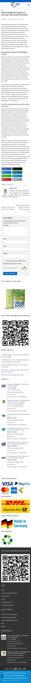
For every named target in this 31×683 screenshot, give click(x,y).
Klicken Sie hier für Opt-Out (13, 680)
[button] (2, 5)
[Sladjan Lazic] (5, 191)
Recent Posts (10, 184)
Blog (2, 623)
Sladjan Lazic (20, 19)
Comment (6, 225)
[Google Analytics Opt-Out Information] (2, 676)
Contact (3, 626)
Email (5, 246)
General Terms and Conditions (9, 593)
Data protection (5, 596)
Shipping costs (12, 394)
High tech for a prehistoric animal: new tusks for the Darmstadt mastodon (15, 371)
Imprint (3, 599)
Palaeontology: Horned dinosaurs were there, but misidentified (14, 366)
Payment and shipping (7, 605)
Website (5, 253)
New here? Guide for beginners (9, 614)
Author (3, 184)
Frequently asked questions (8, 617)
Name (5, 238)
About (3, 590)
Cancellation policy (6, 602)
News (2, 10)
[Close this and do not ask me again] (29, 676)
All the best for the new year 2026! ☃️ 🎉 (12, 375)
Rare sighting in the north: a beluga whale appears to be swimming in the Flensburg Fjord (15, 361)
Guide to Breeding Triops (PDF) (9, 620)
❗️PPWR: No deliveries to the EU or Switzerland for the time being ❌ (15, 356)
